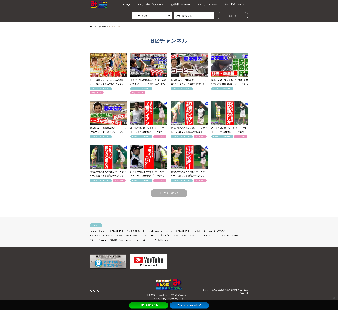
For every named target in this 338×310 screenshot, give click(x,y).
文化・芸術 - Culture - (170, 235)
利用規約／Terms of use (157, 295)
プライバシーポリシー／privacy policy (167, 299)
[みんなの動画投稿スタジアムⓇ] (99, 4)
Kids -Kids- (206, 235)
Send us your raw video (188, 305)
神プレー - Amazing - (98, 240)
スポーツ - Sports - (149, 235)
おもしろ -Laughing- (229, 235)
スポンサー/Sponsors (207, 4)
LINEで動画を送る (147, 305)
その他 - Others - (189, 235)
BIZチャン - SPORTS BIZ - (127, 235)
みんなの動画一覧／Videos (150, 4)
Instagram (91, 291)
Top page (125, 4)
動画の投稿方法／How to (236, 4)
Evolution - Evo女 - (97, 231)
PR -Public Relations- (163, 240)
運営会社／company (179, 295)
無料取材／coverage (180, 4)
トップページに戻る (169, 193)
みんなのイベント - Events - (101, 235)
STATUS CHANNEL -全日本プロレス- (125, 231)
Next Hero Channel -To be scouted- (158, 231)
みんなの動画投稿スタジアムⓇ (226, 290)
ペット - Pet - (140, 240)
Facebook (97, 291)
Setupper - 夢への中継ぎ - (215, 231)
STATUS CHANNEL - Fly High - (188, 231)
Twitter (94, 291)
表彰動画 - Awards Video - (121, 240)
